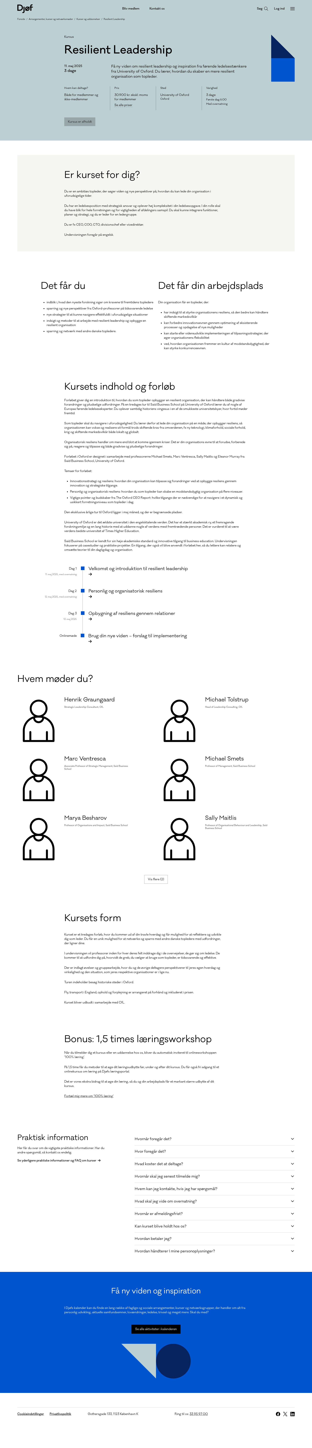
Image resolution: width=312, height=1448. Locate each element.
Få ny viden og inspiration (156, 1291)
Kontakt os (157, 9)
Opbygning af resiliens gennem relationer (131, 613)
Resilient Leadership (114, 19)
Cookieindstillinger (30, 1414)
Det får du (63, 286)
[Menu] (292, 8)
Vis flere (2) (156, 879)
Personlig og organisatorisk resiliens (125, 591)
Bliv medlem (130, 9)
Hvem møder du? (55, 679)
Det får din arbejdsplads (210, 286)
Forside (21, 19)
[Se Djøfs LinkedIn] (292, 1414)
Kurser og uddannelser (88, 19)
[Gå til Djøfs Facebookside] (278, 1414)
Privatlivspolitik (60, 1414)
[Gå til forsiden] (25, 8)
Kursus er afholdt (80, 122)
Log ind (279, 9)
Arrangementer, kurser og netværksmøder (51, 19)
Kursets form (92, 918)
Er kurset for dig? (102, 175)
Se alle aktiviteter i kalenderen (156, 1329)
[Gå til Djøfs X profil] (285, 1414)
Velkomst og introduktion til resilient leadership (138, 569)
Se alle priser (123, 105)
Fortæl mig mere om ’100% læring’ (89, 1096)
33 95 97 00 (199, 1414)
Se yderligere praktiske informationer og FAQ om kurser (56, 1161)
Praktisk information (52, 1138)
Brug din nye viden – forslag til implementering (137, 636)
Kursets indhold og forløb (119, 387)
